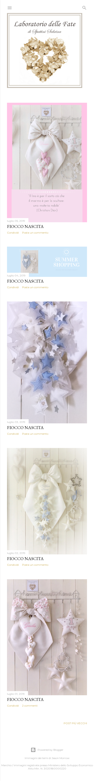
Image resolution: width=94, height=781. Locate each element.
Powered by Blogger (50, 749)
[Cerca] (84, 7)
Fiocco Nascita (25, 226)
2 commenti (30, 705)
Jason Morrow (61, 758)
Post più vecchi (75, 723)
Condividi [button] (13, 232)
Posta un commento (35, 232)
